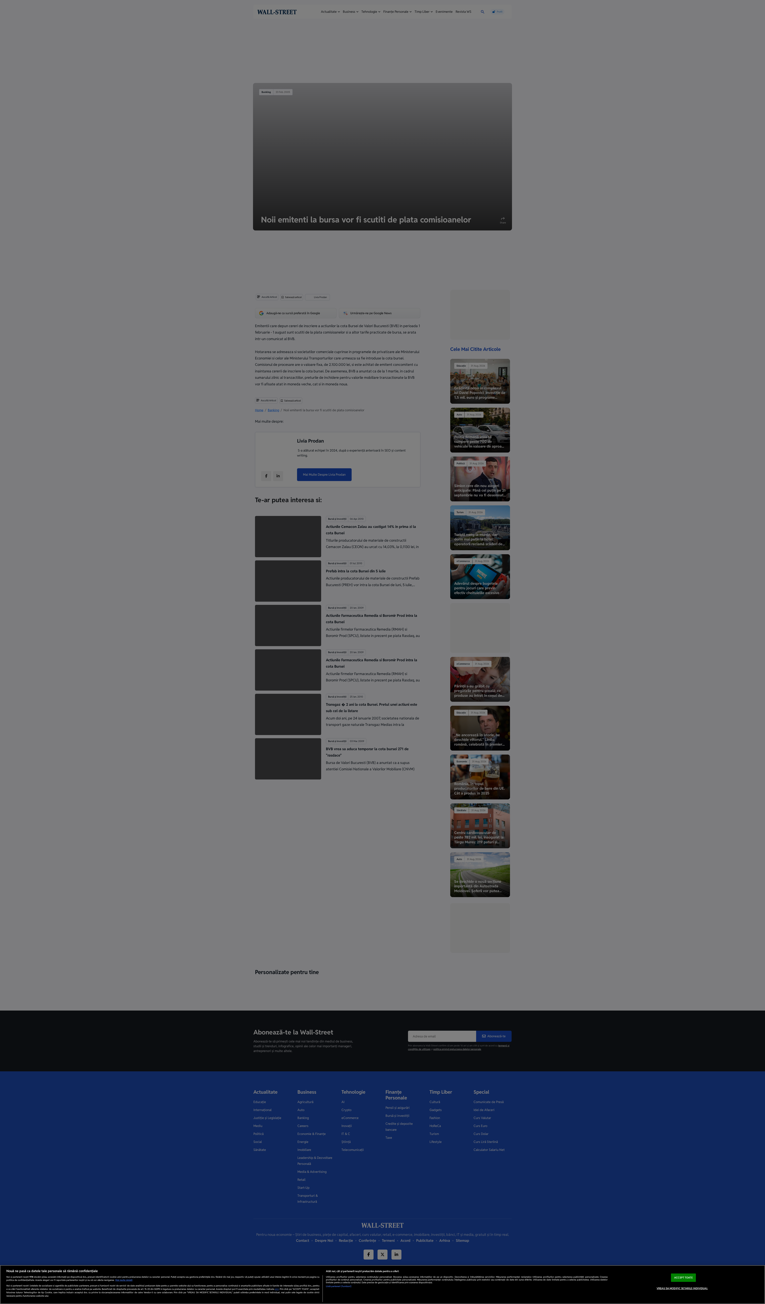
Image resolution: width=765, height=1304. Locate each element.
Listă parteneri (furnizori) (338, 1286)
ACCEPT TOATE (683, 1277)
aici (277, 1289)
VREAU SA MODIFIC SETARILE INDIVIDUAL (682, 1288)
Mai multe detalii (123, 1280)
